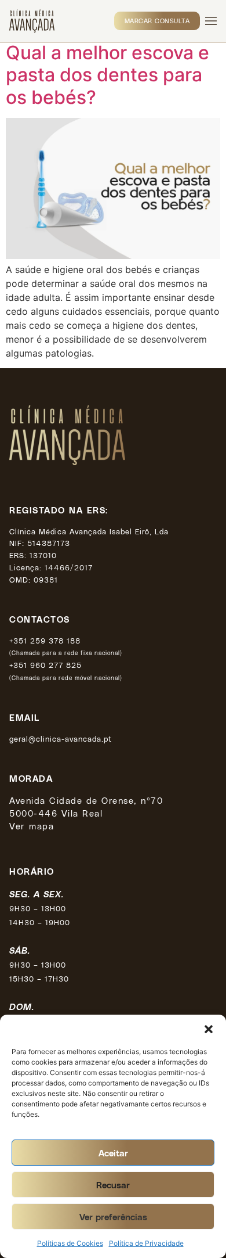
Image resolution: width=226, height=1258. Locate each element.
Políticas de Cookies (70, 1243)
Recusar (113, 1185)
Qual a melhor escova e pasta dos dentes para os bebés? (107, 75)
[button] (208, 1029)
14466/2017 (69, 567)
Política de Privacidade (146, 1243)
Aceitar (113, 1153)
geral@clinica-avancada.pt (60, 738)
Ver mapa (31, 826)
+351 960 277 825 (45, 664)
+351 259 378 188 (45, 640)
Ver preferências (113, 1217)
